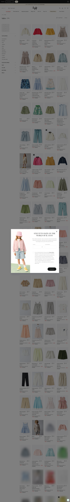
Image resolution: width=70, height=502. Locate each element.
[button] (38, 247)
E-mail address (47, 244)
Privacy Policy (51, 252)
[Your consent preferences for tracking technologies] (68, 500)
